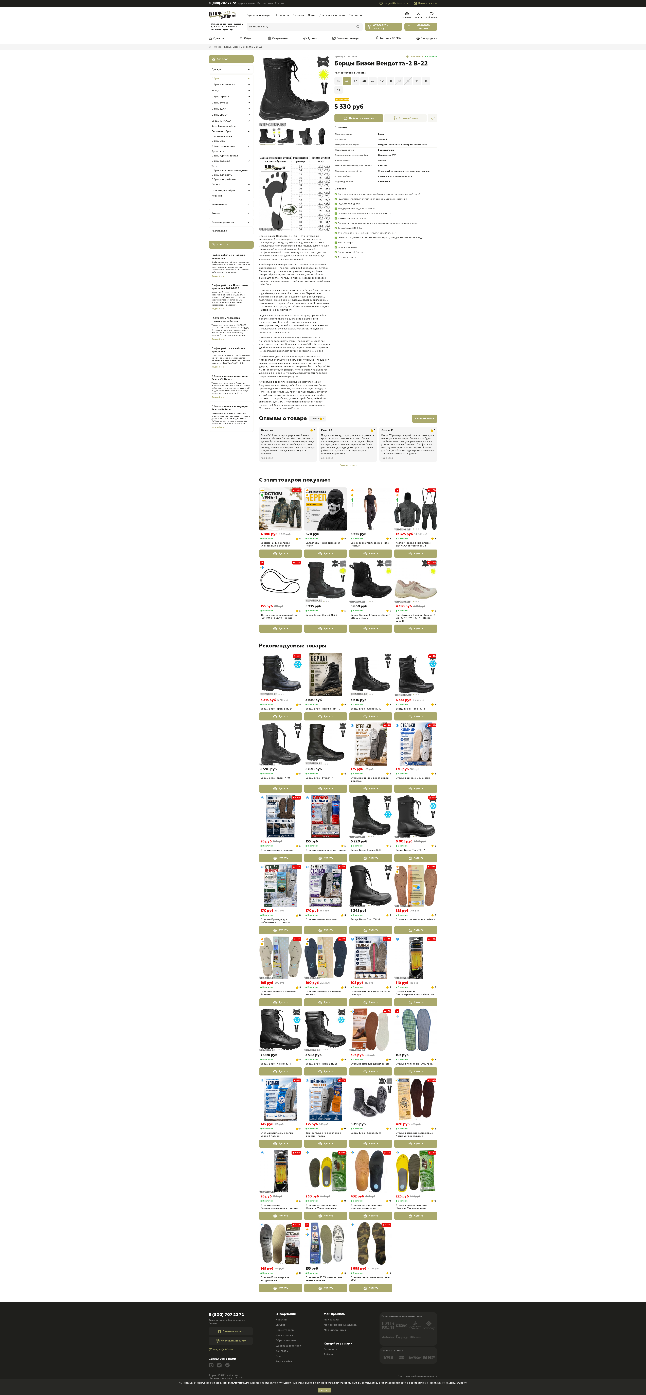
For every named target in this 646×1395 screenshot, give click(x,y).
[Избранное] (432, 118)
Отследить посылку (380, 27)
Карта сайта (284, 1361)
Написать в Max (427, 3)
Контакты (282, 15)
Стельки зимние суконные (276, 850)
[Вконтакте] (219, 1366)
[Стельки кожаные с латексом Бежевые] (280, 957)
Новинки (216, 196)
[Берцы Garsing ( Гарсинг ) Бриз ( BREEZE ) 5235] (370, 581)
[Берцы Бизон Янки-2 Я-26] (325, 581)
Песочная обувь (221, 131)
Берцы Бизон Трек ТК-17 (410, 850)
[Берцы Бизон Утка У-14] (325, 744)
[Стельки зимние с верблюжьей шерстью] (370, 744)
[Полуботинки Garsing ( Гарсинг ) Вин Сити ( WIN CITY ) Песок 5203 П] (415, 581)
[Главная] (227, 15)
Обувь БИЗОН (219, 115)
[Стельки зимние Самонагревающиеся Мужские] (280, 1171)
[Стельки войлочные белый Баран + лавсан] (280, 1099)
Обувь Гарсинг (220, 97)
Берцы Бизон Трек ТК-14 (410, 709)
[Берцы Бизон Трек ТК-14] (415, 674)
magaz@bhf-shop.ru (396, 3)
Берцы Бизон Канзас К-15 (366, 850)
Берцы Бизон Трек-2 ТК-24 (276, 709)
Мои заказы (331, 1319)
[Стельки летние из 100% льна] (415, 1029)
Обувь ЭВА (218, 141)
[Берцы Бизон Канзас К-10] (370, 674)
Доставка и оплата (332, 15)
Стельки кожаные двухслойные (370, 1064)
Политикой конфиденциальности (448, 1383)
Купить (283, 553)
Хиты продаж (284, 1335)
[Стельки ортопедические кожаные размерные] (370, 1171)
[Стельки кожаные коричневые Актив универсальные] (415, 1099)
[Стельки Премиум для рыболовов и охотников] (280, 885)
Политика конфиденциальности (417, 1376)
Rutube (328, 1354)
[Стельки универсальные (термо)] (325, 816)
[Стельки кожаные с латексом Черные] (325, 957)
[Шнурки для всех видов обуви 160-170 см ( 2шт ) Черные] (280, 581)
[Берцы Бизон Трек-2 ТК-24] (280, 674)
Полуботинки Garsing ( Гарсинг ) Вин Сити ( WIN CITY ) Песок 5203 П (415, 618)
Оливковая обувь (221, 136)
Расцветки (356, 15)
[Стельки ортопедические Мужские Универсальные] (415, 1171)
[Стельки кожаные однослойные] (415, 885)
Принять (324, 1390)
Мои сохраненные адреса (340, 1325)
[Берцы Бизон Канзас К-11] (370, 1099)
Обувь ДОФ (218, 109)
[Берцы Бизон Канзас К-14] (280, 1029)
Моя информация (335, 1330)
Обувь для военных (223, 84)
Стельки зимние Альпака (321, 919)
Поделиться (416, 57)
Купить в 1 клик (408, 118)
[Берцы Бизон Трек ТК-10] (280, 744)
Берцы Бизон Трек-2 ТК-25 (321, 1064)
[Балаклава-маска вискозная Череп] (325, 509)
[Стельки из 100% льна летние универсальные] (325, 1243)
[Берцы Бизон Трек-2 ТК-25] (325, 1029)
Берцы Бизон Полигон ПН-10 (323, 709)
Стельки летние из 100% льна (414, 1064)
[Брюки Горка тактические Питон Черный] (370, 509)
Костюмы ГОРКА (390, 38)
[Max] (211, 1366)
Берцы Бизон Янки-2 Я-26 (321, 615)
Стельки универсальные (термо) (326, 850)
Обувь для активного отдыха (229, 170)
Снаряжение (280, 38)
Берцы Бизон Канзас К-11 (366, 1133)
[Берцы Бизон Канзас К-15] (370, 816)
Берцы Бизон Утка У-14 (319, 778)
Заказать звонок (423, 27)
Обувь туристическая (224, 156)
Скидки (280, 1325)
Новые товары (285, 1330)
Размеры (298, 15)
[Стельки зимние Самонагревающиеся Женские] (415, 957)
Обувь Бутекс (219, 103)
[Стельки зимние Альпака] (325, 885)
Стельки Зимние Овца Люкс (413, 778)
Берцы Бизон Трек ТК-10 (275, 778)
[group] (294, 91)
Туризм (312, 38)
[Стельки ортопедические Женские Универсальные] (325, 1171)
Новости (281, 1319)
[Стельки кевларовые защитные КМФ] (370, 1243)
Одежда (218, 38)
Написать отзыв (425, 418)
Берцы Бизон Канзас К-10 (366, 709)
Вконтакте (330, 1349)
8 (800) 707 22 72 (222, 3)
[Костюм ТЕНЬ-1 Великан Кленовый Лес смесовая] (280, 509)
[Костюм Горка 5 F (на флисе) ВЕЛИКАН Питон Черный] (415, 509)
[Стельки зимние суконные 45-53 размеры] (370, 957)
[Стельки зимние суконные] (280, 816)
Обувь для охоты (221, 175)
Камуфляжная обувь (223, 126)
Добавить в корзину (361, 118)
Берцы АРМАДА (221, 121)
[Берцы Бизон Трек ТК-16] (370, 885)
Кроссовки (217, 151)
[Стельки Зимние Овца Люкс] (415, 744)
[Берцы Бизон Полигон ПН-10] (325, 674)
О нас (311, 15)
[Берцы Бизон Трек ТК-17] (415, 816)
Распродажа (429, 38)
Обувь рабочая (220, 161)
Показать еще (348, 465)
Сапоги (215, 184)
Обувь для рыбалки (223, 179)
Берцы (215, 91)
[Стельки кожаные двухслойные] (370, 1029)
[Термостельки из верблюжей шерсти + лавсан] (325, 1099)
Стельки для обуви (223, 190)
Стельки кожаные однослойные (415, 919)
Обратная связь (286, 1340)
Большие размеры (348, 38)
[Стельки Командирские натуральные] (280, 1243)
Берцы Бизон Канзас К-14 (275, 1064)
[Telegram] (227, 1366)
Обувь (248, 38)
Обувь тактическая (223, 146)
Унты (214, 166)
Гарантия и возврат (259, 15)
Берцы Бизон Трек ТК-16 (365, 919)
